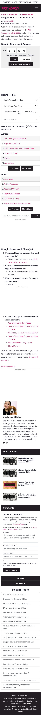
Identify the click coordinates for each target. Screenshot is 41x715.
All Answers (14, 168)
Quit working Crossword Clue (15, 668)
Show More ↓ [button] (14, 346)
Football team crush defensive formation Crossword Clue (26, 460)
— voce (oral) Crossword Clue (15, 633)
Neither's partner (11, 184)
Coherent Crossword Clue (13, 655)
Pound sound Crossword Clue (15, 664)
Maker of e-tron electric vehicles (17, 203)
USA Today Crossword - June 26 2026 (23, 333)
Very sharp (9, 163)
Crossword (13, 14)
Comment (6, 532)
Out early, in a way (11, 198)
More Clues (27, 168)
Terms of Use (15, 704)
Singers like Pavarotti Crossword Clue (18, 642)
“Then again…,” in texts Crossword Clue (19, 680)
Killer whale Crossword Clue (14, 621)
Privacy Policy (8, 701)
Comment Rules (18, 524)
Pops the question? (12, 143)
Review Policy (20, 701)
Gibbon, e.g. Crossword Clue (15, 646)
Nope (7, 158)
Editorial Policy (31, 701)
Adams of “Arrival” (11, 189)
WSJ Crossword (26, 14)
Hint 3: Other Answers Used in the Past (19, 112)
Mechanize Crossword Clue (14, 612)
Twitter (20, 578)
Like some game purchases (15, 138)
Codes (35, 2)
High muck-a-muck (12, 194)
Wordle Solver (10, 2)
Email (8, 553)
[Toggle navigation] (37, 8)
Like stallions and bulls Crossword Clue (27, 471)
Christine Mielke (9, 21)
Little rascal (8, 179)
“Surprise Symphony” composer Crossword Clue (16, 686)
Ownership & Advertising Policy (14, 698)
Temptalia (21, 706)
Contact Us (24, 696)
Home (3, 14)
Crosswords (25, 2)
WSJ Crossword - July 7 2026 (19, 323)
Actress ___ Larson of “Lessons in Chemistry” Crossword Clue (27, 496)
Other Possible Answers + (20, 64)
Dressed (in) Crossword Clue (15, 599)
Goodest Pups (31, 706)
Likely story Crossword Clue (14, 594)
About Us (15, 696)
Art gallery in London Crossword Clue (18, 660)
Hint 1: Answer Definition (13, 100)
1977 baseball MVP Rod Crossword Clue (19, 637)
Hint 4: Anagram (10, 119)
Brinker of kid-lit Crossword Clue (16, 603)
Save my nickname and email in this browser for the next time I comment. (19, 564)
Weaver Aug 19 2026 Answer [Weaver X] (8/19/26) (26, 484)
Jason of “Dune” (11, 153)
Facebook (20, 583)
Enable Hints (24, 59)
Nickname (9, 545)
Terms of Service (13, 529)
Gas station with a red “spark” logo (19, 148)
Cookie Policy (32, 698)
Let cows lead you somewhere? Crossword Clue (16, 674)
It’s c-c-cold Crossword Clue (14, 608)
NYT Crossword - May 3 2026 (20, 342)
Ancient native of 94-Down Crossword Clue (18, 627)
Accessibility (26, 704)
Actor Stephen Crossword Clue (16, 617)
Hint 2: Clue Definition (13, 106)
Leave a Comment (8, 366)
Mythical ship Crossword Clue (15, 651)
